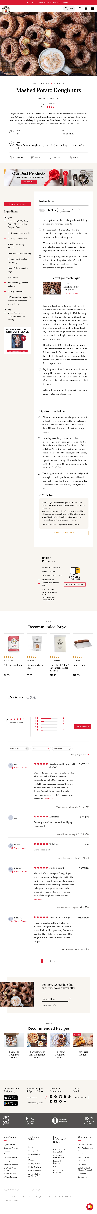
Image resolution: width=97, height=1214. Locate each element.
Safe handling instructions (48, 599)
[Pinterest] (69, 1096)
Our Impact (82, 1164)
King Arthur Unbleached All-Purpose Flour (18, 224)
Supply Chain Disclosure (11, 1197)
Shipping (7, 1160)
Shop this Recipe (18, 204)
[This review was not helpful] (86, 807)
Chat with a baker (74, 584)
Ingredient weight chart (50, 584)
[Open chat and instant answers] (89, 1206)
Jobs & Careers (84, 1157)
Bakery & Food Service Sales (59, 1150)
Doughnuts (45, 84)
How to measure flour (49, 593)
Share (57, 158)
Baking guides (48, 572)
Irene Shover (53, 98)
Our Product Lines (85, 1144)
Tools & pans (48, 589)
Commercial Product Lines (58, 1156)
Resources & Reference (58, 1171)
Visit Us (81, 1153)
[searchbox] (16, 749)
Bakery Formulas (59, 1166)
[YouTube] (55, 1101)
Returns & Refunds (11, 1164)
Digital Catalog (9, 1144)
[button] (49, 718)
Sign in (79, 8)
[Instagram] (60, 1096)
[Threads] (65, 1096)
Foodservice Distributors (57, 1162)
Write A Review (82, 726)
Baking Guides (33, 1150)
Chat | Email (80, 1097)
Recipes (34, 84)
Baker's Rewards (10, 1173)
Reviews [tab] (15, 697)
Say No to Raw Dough (34, 1158)
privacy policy (52, 1005)
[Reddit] (60, 1101)
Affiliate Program (10, 1177)
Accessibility (26, 1197)
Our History (82, 1160)
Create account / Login (64, 532)
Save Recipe (17, 157)
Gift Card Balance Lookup (10, 1169)
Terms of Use (53, 1197)
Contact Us (82, 1177)
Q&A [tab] (31, 697)
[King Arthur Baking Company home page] (6, 11)
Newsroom (82, 1173)
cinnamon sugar (15, 316)
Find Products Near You (85, 1149)
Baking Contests (34, 1167)
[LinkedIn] (51, 1101)
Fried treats (58, 84)
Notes (76, 157)
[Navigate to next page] (59, 961)
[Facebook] (51, 1096)
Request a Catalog (11, 1148)
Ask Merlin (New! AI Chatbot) (35, 1175)
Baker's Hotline (34, 1154)
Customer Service (10, 1157)
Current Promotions (8, 1152)
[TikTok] (55, 1096)
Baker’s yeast (48, 580)
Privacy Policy (40, 1197)
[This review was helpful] (80, 807)
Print (37, 158)
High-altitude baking (52, 576)
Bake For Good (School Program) (85, 1169)
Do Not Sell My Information (70, 1197)
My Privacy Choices (12, 1200)
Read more (49, 799)
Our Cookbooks (34, 1170)
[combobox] (41, 749)
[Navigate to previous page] (37, 961)
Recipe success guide (52, 567)
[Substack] (65, 1101)
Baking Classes (34, 1163)
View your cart (85, 8)
